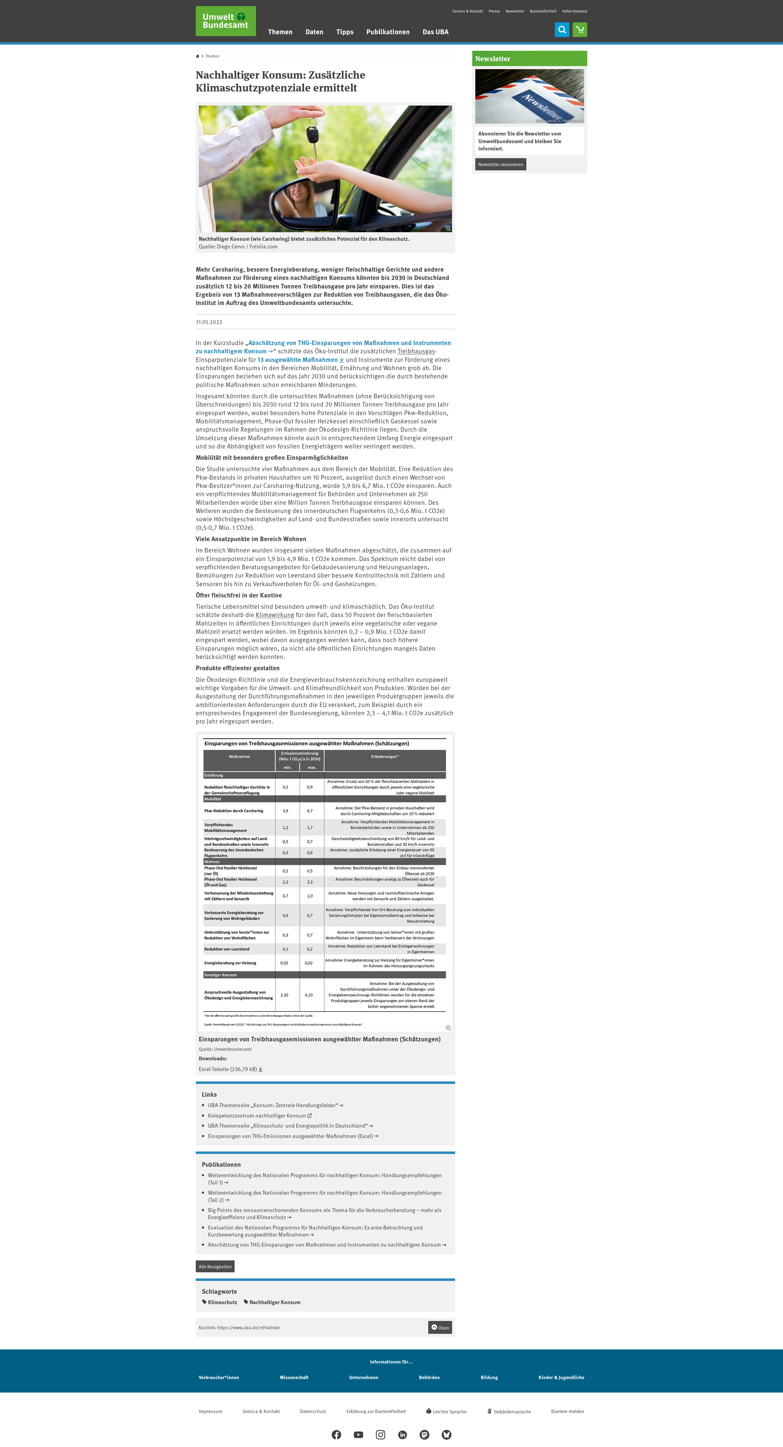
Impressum (210, 1411)
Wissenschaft (294, 1377)
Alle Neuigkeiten (215, 1266)
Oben (443, 1327)
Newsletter (515, 11)
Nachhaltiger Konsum (275, 1302)
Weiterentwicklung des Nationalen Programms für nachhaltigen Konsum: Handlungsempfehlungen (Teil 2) (325, 1195)
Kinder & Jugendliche (561, 1377)
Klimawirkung (275, 614)
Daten (315, 31)
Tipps (345, 31)
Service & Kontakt (467, 11)
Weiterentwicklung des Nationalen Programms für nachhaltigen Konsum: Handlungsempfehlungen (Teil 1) (325, 1178)
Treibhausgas (416, 350)
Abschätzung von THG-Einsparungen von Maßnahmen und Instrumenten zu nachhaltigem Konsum (323, 346)
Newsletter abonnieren (500, 164)
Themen (280, 31)
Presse (494, 11)
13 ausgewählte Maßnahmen (298, 359)
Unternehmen (363, 1377)
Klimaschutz (222, 1302)
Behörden (429, 1377)
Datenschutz (313, 1411)
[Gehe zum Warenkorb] (580, 29)
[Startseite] (226, 21)
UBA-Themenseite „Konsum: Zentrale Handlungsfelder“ (273, 1105)
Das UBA (436, 31)
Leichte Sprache (449, 1411)
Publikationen (388, 31)
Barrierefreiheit (543, 11)
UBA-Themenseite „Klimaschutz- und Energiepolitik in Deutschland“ (288, 1125)
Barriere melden (567, 1411)
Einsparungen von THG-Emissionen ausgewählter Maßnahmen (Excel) (290, 1136)
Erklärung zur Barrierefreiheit (376, 1411)
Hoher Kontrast (574, 11)
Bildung (489, 1377)
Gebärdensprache (512, 1411)
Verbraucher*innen (219, 1377)
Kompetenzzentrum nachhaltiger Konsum (257, 1115)
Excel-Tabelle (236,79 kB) (228, 1068)
